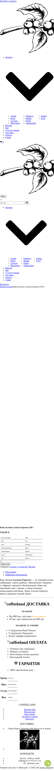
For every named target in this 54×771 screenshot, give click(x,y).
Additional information (16, 574)
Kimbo (44, 116)
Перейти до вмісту (8, 1)
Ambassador (31, 123)
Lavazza (13, 121)
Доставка (9, 133)
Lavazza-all (22, 567)
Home (2, 287)
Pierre (12, 118)
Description (10, 572)
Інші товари (29, 714)
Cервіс (8, 137)
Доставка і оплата (30, 716)
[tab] (29, 572)
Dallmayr (29, 116)
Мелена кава (29, 712)
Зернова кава (30, 709)
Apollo (13, 116)
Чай (7, 128)
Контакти (29, 719)
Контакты (4, 284)
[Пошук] (27, 202)
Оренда (8, 135)
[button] (27, 203)
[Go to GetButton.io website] (48, 768)
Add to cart (5, 564)
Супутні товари (12, 130)
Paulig (28, 121)
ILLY (43, 118)
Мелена (8, 125)
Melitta (28, 118)
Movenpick (15, 123)
